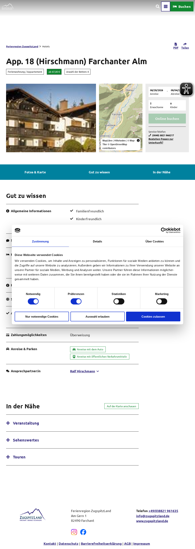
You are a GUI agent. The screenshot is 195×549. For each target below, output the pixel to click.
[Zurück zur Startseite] (8, 6)
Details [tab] (97, 241)
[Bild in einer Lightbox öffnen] (32, 514)
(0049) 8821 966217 (163, 135)
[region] (120, 118)
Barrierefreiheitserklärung (101, 544)
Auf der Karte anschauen (121, 406)
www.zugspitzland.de (152, 521)
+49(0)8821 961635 (163, 511)
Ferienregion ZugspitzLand (22, 46)
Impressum (141, 544)
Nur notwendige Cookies (41, 316)
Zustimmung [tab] (40, 241)
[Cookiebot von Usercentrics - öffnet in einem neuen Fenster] (163, 230)
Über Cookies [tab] (154, 241)
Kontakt (50, 544)
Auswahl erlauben (97, 316)
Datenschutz (68, 544)
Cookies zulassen (153, 316)
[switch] (76, 301)
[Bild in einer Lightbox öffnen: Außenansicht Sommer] (51, 118)
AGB (127, 544)
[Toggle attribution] (138, 140)
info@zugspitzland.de (152, 516)
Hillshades (120, 140)
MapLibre (107, 140)
